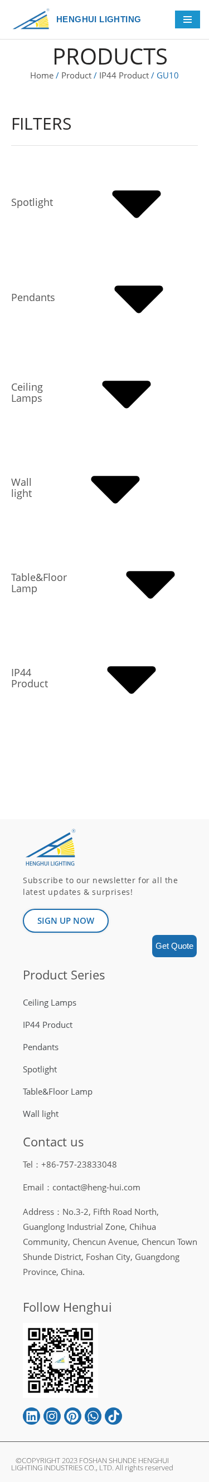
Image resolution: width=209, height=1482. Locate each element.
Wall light (41, 1113)
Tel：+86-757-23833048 (70, 1164)
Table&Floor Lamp (58, 1091)
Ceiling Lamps (49, 1002)
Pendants (41, 1046)
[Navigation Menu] (187, 19)
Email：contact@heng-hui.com (81, 1187)
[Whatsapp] (93, 1416)
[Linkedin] (31, 1416)
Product (76, 75)
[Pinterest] (72, 1416)
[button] (66, 921)
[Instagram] (52, 1416)
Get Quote (174, 946)
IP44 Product (124, 75)
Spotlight (40, 1069)
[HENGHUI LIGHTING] (33, 19)
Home (42, 75)
